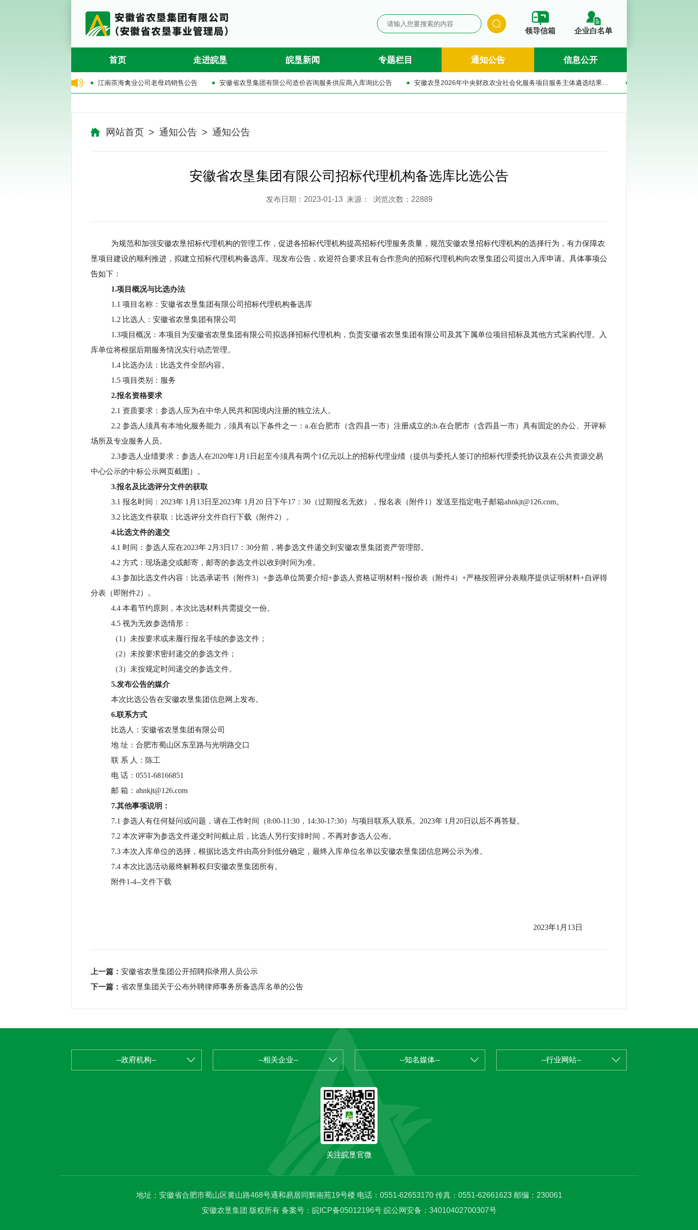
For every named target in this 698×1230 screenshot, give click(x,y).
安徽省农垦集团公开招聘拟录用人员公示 (189, 971)
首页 (117, 60)
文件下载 (156, 882)
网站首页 (125, 132)
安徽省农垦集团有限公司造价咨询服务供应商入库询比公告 (305, 82)
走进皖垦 (210, 60)
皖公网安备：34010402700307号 (440, 1210)
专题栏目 (395, 60)
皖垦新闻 (303, 60)
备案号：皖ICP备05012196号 (332, 1210)
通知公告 (488, 60)
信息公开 (581, 60)
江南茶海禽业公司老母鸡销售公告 (148, 82)
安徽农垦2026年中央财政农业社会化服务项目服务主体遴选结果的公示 (512, 82)
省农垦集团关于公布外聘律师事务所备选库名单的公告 (212, 987)
